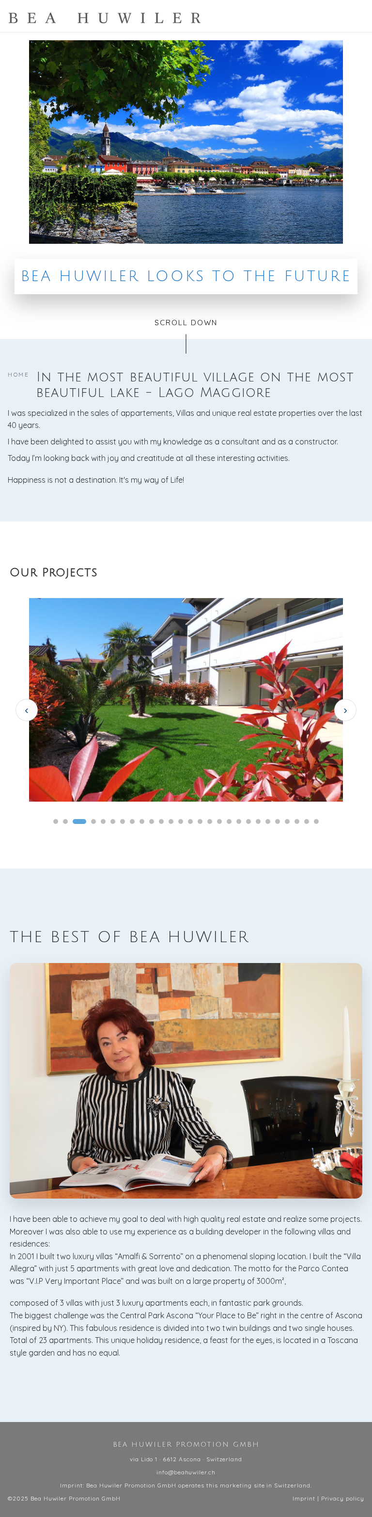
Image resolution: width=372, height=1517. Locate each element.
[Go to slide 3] (79, 821)
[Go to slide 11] (161, 821)
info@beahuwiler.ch (186, 1472)
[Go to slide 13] (180, 821)
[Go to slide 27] (316, 821)
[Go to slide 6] (112, 821)
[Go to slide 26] (306, 821)
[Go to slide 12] (171, 821)
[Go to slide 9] (142, 821)
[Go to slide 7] (122, 821)
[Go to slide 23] (277, 821)
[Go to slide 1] (55, 821)
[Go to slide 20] (248, 821)
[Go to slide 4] (93, 821)
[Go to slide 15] (200, 821)
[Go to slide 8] (132, 821)
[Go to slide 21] (258, 821)
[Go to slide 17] (219, 821)
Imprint (304, 1498)
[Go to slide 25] (296, 821)
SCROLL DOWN (186, 322)
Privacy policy (342, 1498)
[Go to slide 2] (65, 821)
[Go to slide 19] (238, 821)
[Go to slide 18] (229, 821)
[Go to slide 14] (190, 821)
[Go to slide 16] (209, 821)
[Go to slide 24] (287, 821)
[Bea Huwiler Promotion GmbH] (105, 18)
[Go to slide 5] (103, 821)
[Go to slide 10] (151, 821)
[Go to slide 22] (267, 821)
